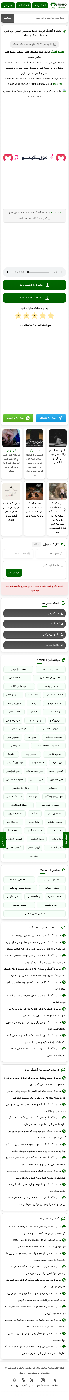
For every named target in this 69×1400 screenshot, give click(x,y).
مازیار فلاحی (54, 754)
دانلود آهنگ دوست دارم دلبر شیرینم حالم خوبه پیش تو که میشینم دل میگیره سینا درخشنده (37, 1201)
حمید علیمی (13, 896)
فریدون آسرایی (15, 763)
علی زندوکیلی (13, 695)
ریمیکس (8, 5)
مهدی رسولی (52, 888)
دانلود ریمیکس (51, 635)
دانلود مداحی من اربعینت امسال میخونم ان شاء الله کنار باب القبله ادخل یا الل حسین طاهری (35, 1350)
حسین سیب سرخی (34, 913)
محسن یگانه (51, 686)
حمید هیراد (13, 831)
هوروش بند (14, 703)
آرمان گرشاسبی (55, 848)
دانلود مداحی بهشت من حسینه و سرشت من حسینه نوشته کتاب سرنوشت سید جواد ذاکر (35, 1323)
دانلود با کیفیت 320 (31, 285)
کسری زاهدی (56, 771)
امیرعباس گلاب (19, 686)
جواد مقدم (51, 905)
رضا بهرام (34, 822)
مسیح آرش (13, 737)
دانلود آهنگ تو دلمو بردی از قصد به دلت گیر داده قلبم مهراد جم (36, 1188)
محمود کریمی (51, 880)
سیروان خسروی (50, 805)
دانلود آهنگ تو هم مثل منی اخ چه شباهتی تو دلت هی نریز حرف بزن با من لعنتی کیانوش (35, 959)
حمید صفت (56, 831)
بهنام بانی (57, 839)
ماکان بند (31, 754)
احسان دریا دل (14, 839)
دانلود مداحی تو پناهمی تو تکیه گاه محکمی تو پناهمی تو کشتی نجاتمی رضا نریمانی (38, 1270)
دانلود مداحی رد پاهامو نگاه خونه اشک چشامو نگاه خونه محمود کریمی (35, 1310)
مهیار (34, 712)
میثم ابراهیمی (18, 669)
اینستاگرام (43, 1386)
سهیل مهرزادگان (54, 797)
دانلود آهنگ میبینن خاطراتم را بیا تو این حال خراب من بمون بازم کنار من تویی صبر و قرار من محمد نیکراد (36, 945)
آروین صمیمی (13, 848)
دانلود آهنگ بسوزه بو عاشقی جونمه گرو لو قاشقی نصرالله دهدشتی (35, 1052)
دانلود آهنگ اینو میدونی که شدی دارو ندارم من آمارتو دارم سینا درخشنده (37, 1134)
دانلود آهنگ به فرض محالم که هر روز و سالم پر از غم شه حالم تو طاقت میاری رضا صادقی (36, 1012)
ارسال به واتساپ (16, 418)
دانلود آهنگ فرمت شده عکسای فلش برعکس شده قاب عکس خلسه (33, 33)
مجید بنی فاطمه (19, 880)
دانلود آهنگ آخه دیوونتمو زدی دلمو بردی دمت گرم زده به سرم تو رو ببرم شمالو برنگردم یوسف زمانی (35, 1148)
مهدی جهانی (13, 720)
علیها (11, 754)
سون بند (33, 797)
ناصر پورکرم (56, 720)
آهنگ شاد (23, 5)
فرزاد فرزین (38, 763)
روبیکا (14, 1386)
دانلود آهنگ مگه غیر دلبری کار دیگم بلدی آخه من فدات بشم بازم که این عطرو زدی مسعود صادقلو (36, 1094)
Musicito (58, 84)
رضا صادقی (13, 822)
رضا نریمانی (34, 896)
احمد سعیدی (54, 703)
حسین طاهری (19, 905)
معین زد (32, 737)
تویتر (32, 1386)
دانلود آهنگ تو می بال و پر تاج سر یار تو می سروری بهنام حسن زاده (35, 1025)
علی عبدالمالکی (34, 771)
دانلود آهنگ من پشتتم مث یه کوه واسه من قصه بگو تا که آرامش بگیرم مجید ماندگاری (36, 1039)
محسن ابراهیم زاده (48, 746)
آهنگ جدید (40, 5)
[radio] (50, 316)
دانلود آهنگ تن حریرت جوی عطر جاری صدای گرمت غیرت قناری (36, 999)
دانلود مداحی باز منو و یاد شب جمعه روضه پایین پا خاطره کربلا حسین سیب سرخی (36, 1257)
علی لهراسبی (13, 771)
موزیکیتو (58, 5)
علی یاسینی (36, 780)
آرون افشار (34, 848)
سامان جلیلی (55, 822)
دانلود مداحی (52, 645)
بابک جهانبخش (17, 678)
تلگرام (54, 1386)
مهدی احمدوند (50, 669)
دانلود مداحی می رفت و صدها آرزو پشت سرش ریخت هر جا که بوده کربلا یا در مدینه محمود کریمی (35, 1296)
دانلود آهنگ (57, 52)
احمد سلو (33, 695)
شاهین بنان (54, 814)
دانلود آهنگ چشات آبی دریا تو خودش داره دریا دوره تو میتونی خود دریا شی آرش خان (35, 1081)
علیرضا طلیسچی (54, 695)
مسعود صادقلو (53, 737)
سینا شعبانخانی (18, 805)
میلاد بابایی (14, 712)
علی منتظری (56, 780)
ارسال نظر (13, 573)
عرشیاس (52, 788)
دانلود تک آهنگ (22, 44)
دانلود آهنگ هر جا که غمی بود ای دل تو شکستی (34, 936)
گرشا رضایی (16, 746)
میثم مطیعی (55, 896)
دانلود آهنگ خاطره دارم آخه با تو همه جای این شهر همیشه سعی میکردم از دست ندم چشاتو (35, 1161)
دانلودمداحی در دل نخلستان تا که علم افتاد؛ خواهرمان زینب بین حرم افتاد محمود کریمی (39, 1243)
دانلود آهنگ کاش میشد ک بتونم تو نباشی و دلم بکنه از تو (36, 985)
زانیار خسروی (15, 814)
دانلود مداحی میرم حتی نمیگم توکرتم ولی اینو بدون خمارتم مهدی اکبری (34, 1283)
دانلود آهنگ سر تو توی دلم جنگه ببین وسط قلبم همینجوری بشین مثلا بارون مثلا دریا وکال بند (36, 1174)
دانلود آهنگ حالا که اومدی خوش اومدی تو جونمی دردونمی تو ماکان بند (36, 1108)
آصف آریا (34, 856)
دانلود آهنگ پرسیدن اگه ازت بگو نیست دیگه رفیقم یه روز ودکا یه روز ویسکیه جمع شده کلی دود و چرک (35, 972)
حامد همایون (36, 839)
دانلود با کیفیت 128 (31, 298)
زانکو (35, 814)
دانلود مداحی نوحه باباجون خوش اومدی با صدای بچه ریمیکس (37, 1337)
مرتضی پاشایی (18, 729)
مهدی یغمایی (50, 729)
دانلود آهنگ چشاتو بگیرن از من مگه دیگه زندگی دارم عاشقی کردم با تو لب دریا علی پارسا (37, 1121)
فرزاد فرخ (57, 763)
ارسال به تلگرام (48, 418)
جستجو (8, 18)
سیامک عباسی (14, 797)
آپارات (24, 1386)
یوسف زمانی (54, 712)
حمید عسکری (35, 831)
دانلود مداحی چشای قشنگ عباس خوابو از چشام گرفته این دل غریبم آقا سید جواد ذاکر (37, 1230)
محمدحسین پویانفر (20, 888)
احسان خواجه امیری (49, 678)
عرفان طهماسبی (20, 788)
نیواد (34, 703)
